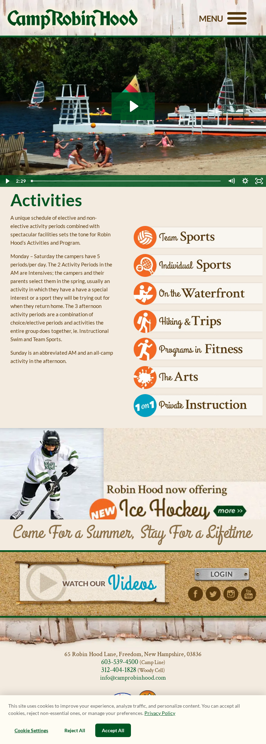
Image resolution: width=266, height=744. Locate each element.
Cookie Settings (31, 730)
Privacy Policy (159, 713)
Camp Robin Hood (72, 19)
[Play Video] (7, 181)
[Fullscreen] (259, 181)
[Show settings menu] (245, 181)
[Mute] (231, 181)
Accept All (113, 730)
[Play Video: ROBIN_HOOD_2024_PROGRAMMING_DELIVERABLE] (133, 106)
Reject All (74, 730)
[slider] (126, 181)
